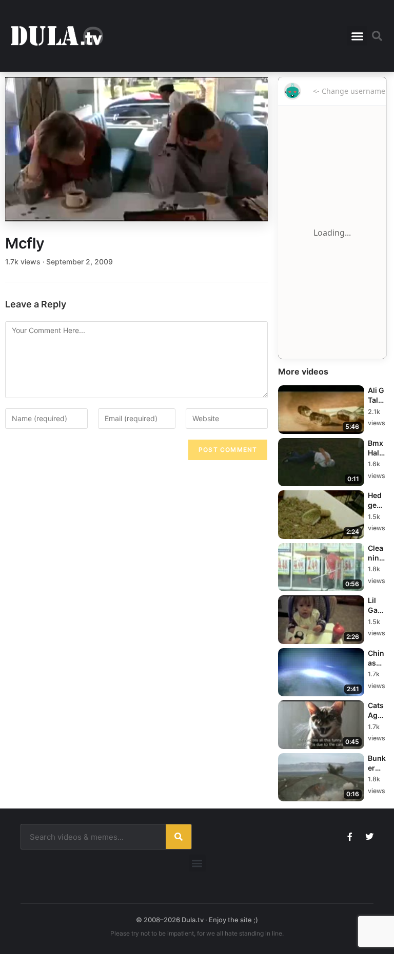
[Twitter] (369, 837)
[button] (357, 36)
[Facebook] (350, 837)
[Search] (178, 836)
